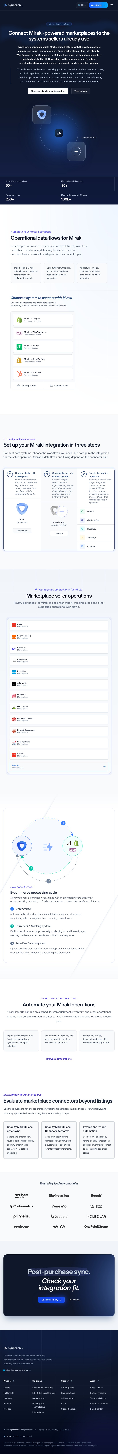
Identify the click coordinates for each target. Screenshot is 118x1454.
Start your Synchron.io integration (48, 91)
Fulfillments (8, 1393)
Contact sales (61, 385)
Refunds (7, 1403)
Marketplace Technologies (38, 1405)
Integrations (38, 1412)
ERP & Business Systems (43, 1393)
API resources (67, 1398)
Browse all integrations (59, 1058)
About (93, 1381)
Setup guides (67, 1387)
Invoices (7, 1409)
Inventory (7, 1398)
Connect (59, 533)
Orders (6, 1387)
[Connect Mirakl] (76, 151)
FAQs (63, 1403)
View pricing (80, 91)
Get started (96, 5)
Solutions (37, 1381)
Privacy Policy (52, 1430)
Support (65, 1381)
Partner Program (98, 1393)
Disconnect (22, 530)
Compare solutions (99, 1403)
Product (7, 1381)
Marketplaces (38, 1398)
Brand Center (96, 1409)
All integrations (29, 385)
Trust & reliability (98, 1398)
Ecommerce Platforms (42, 1387)
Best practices (68, 1393)
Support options (68, 1409)
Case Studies (96, 1387)
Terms (41, 1430)
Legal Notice (65, 1430)
